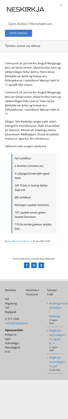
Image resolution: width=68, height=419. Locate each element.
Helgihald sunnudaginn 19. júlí (55, 362)
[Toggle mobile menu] (61, 5)
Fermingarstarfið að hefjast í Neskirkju (55, 310)
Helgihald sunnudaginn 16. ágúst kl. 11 (55, 337)
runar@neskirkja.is (16, 323)
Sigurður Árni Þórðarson (19, 241)
